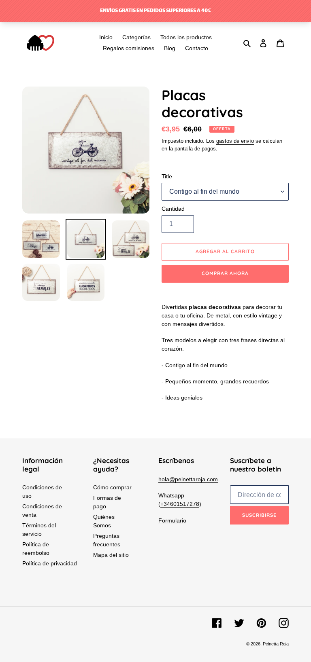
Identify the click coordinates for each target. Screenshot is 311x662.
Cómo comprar (112, 487)
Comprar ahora (225, 273)
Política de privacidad (49, 563)
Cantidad (173, 208)
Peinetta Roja (276, 643)
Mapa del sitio (111, 555)
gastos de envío (235, 141)
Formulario (172, 520)
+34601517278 (179, 504)
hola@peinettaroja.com (188, 479)
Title (167, 176)
